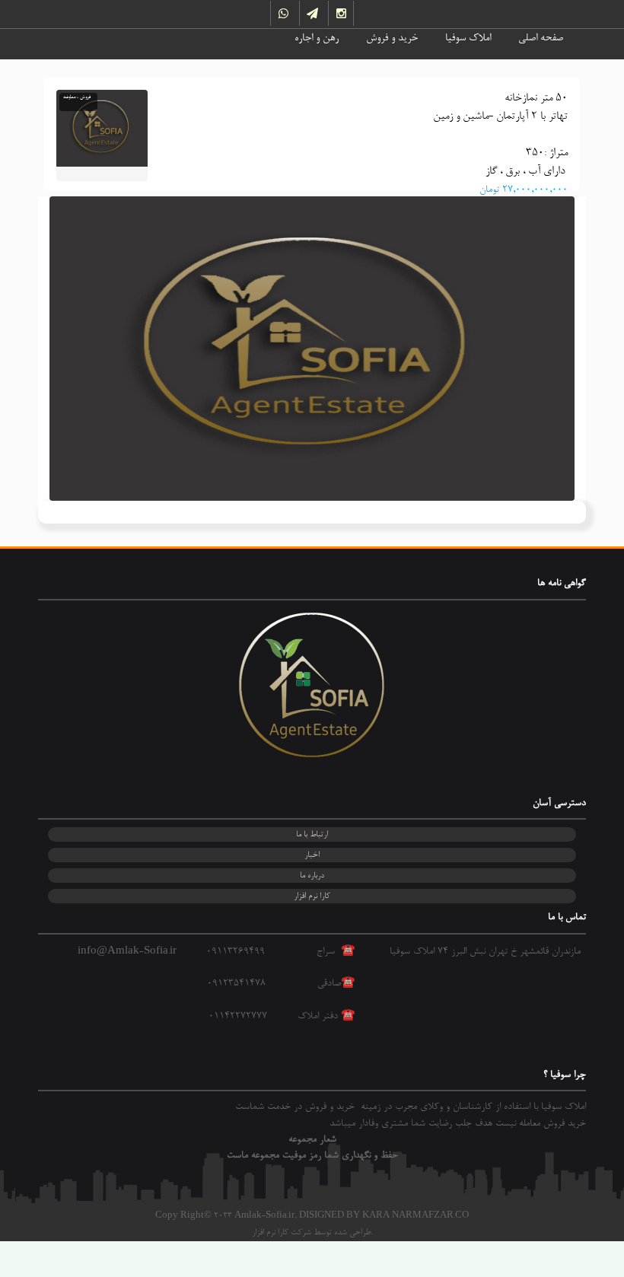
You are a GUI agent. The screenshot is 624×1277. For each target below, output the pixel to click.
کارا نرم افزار (312, 896)
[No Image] (312, 348)
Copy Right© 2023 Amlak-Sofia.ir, (226, 1216)
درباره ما (312, 876)
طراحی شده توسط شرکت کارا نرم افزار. (312, 1232)
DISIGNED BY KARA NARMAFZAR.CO (384, 1216)
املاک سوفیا (468, 39)
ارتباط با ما (312, 834)
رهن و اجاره (316, 39)
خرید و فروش (392, 39)
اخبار (312, 855)
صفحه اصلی (540, 39)
